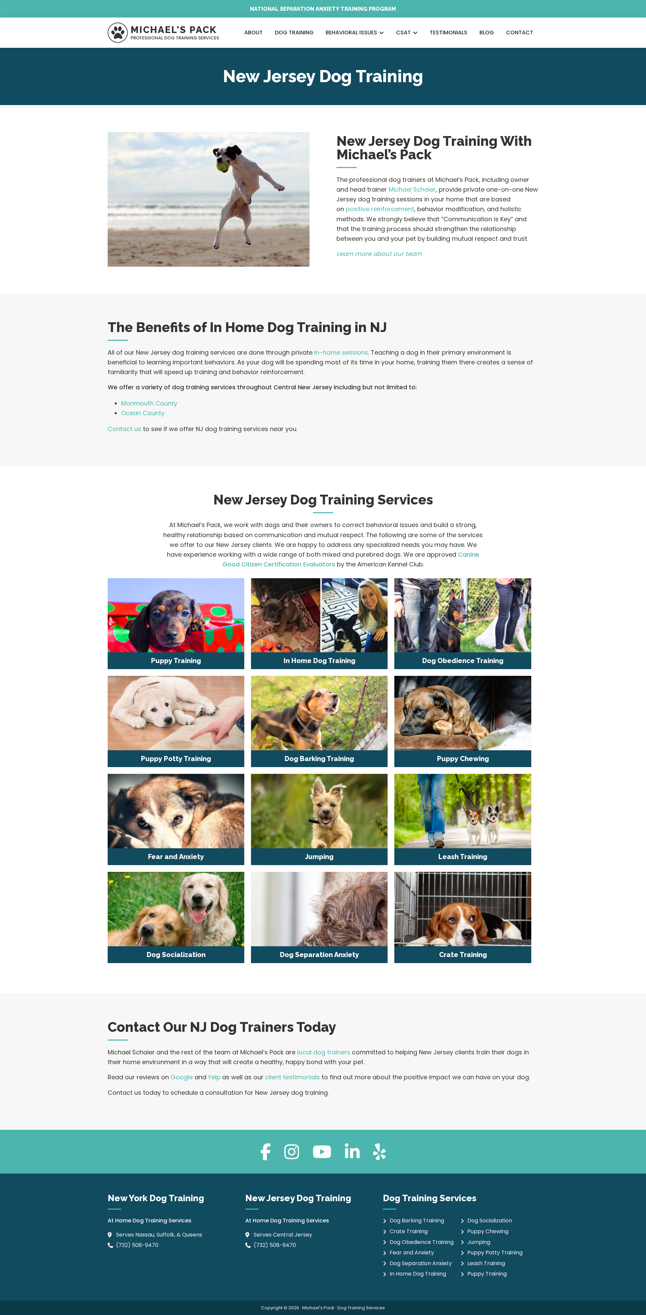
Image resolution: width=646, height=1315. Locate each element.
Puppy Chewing (487, 1231)
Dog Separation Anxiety (421, 1263)
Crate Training (409, 1231)
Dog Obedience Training (422, 1242)
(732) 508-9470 (137, 1245)
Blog (486, 32)
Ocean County (143, 413)
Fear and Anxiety (412, 1252)
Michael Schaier (412, 189)
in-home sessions (341, 352)
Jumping (478, 1242)
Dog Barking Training (417, 1220)
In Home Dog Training (418, 1274)
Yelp (214, 1077)
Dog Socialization (489, 1220)
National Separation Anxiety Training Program (323, 9)
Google (182, 1077)
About (253, 32)
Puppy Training (487, 1274)
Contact (519, 32)
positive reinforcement (380, 209)
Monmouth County (149, 403)
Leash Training (486, 1263)
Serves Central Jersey (283, 1235)
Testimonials (448, 32)
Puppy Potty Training (495, 1252)
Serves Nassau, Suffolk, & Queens (159, 1235)
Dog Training (294, 32)
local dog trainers (323, 1052)
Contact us (124, 429)
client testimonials (292, 1077)
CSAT (403, 32)
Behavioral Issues (351, 32)
